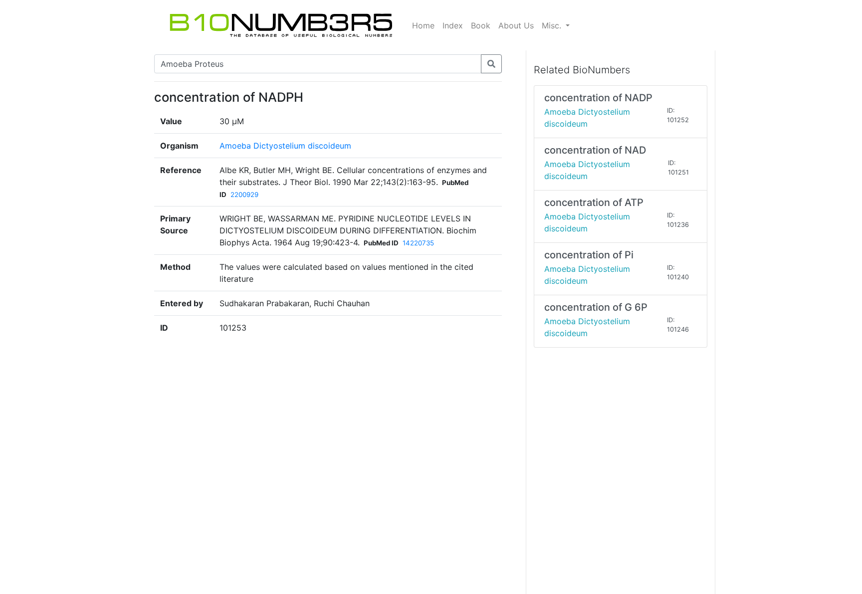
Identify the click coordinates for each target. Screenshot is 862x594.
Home (423, 25)
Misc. (553, 25)
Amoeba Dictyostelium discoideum (285, 146)
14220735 (418, 243)
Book (480, 25)
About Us (516, 25)
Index (452, 25)
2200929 (244, 194)
